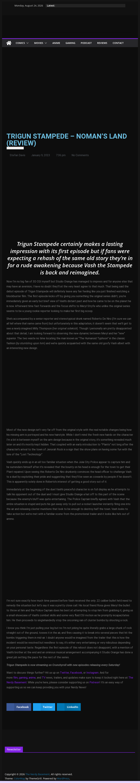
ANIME (56, 43)
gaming (23, 677)
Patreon (94, 682)
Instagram (92, 672)
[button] (27, 43)
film (15, 677)
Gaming (70, 43)
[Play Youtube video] (69, 202)
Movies (38, 43)
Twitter (64, 672)
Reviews (102, 43)
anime (32, 677)
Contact (118, 43)
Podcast (86, 43)
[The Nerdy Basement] (9, 43)
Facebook (76, 672)
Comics (20, 43)
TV (43, 677)
